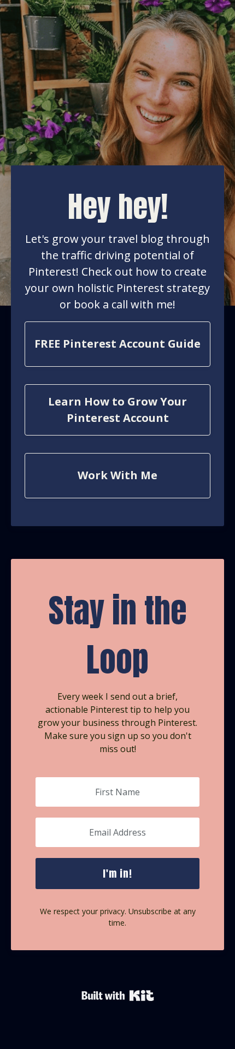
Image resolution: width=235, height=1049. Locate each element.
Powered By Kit (117, 995)
